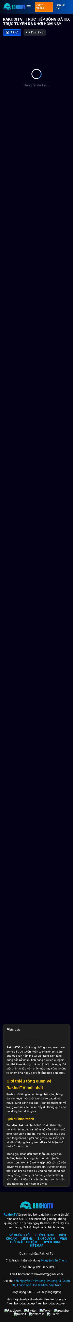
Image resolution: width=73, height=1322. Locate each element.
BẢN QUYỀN (46, 1238)
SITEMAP (36, 1245)
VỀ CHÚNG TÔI (19, 1235)
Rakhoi (23, 1125)
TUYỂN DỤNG (51, 1242)
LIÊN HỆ (27, 1238)
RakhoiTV (13, 1047)
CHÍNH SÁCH (44, 1235)
